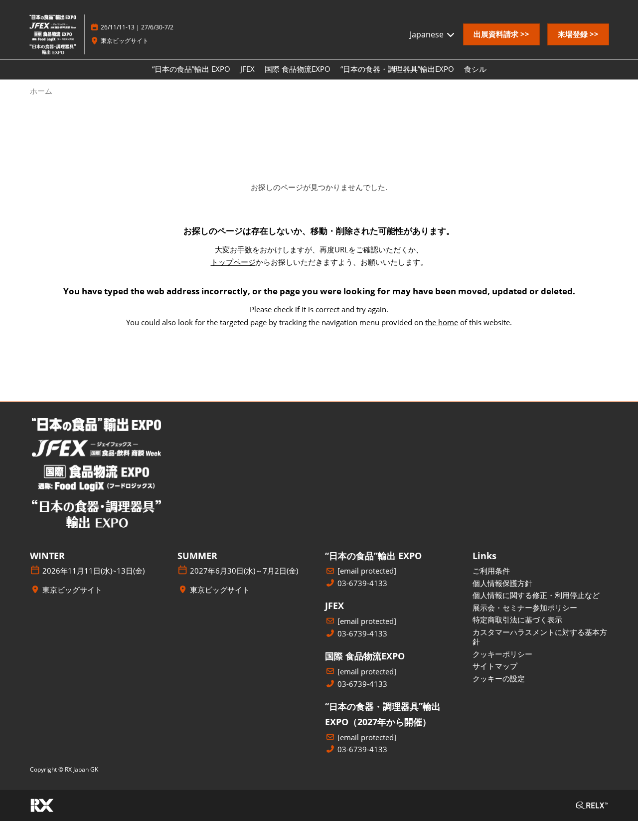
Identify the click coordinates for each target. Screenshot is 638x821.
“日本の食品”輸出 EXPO (191, 69)
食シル (475, 69)
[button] (501, 34)
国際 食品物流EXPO (297, 69)
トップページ (233, 262)
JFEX (247, 69)
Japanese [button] (428, 34)
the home (441, 322)
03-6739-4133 (362, 583)
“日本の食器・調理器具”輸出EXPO (397, 69)
